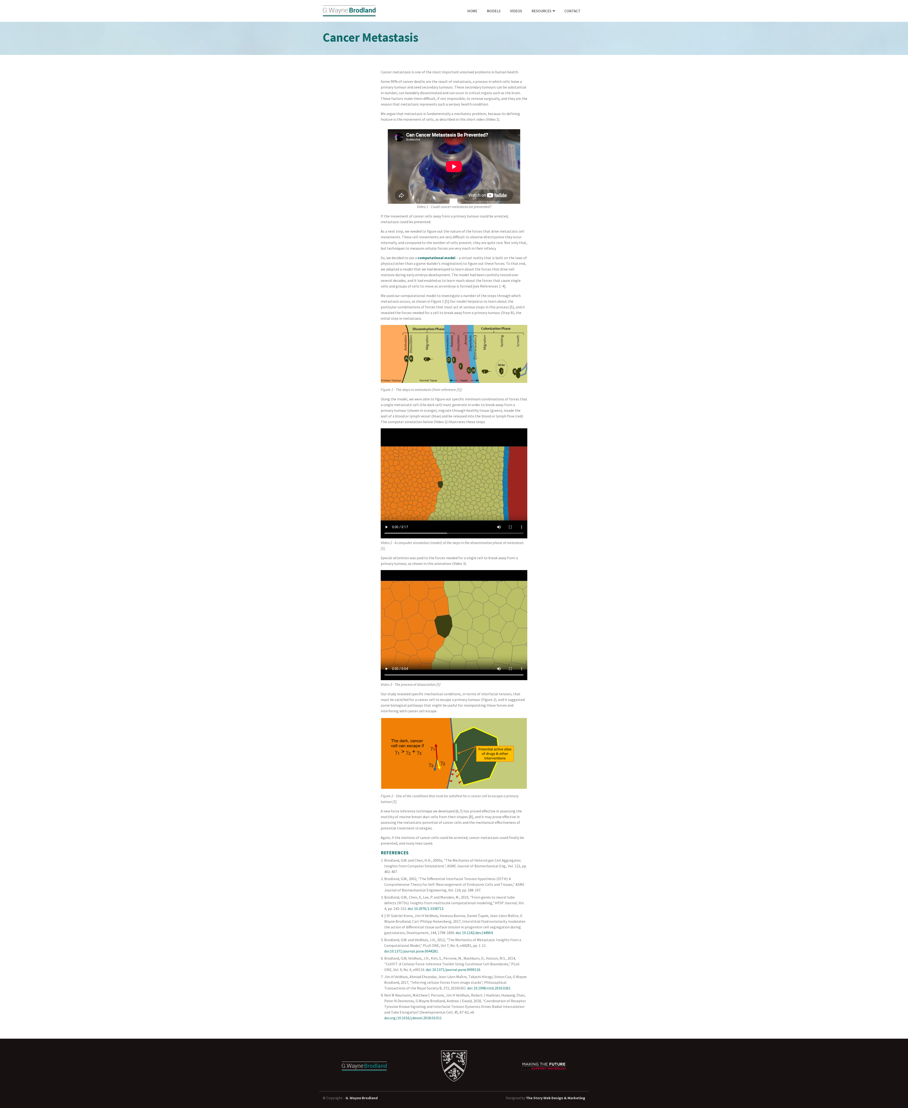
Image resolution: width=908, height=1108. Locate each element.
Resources (541, 11)
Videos (516, 11)
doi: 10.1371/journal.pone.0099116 (453, 969)
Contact (572, 11)
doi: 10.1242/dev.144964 (474, 932)
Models (494, 11)
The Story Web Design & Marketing (555, 1097)
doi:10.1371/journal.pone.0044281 (411, 951)
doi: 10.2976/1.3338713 (425, 908)
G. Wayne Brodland (361, 1097)
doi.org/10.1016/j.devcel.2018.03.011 (413, 1017)
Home (472, 11)
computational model (436, 257)
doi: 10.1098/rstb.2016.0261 (489, 988)
